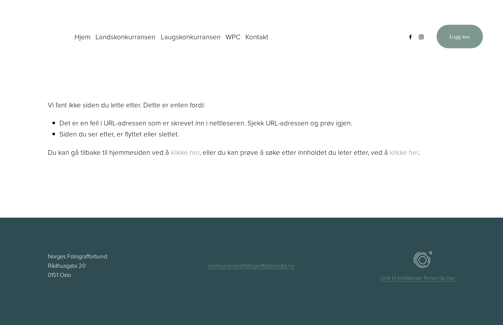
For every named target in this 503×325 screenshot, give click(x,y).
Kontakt (256, 36)
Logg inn (459, 36)
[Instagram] (421, 37)
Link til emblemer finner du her (417, 278)
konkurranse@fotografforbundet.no (251, 265)
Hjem (83, 36)
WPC (233, 36)
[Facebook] (410, 37)
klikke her (185, 152)
